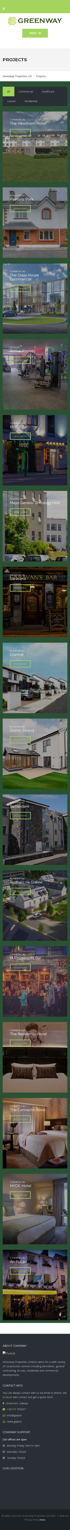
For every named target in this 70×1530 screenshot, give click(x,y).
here (42, 1519)
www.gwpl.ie (14, 1421)
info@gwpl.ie (14, 1415)
